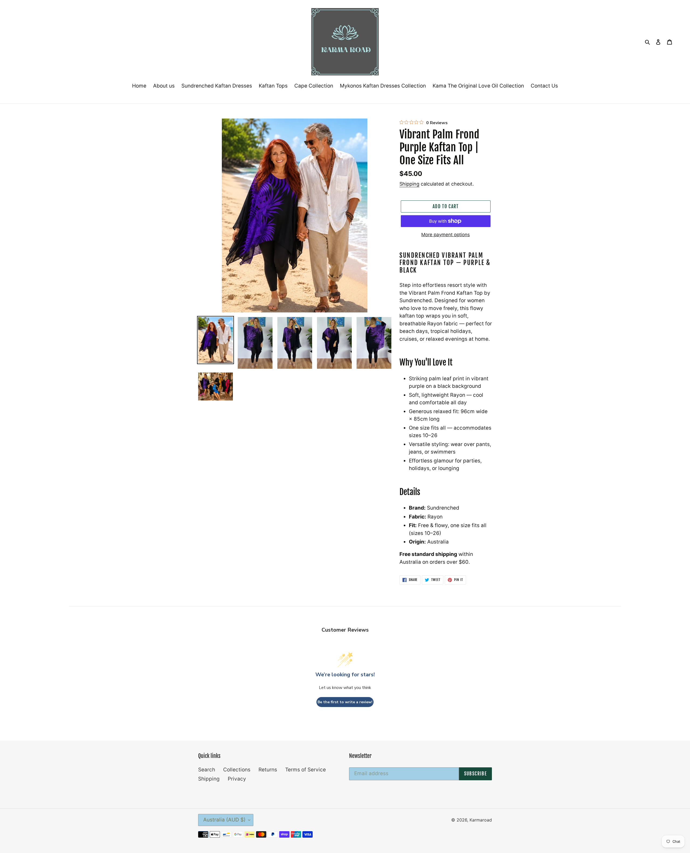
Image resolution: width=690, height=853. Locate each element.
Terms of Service (305, 770)
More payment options (445, 234)
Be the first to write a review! (345, 702)
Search (206, 770)
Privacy (237, 779)
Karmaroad (481, 820)
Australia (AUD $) (224, 820)
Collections (236, 770)
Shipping (409, 184)
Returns (267, 770)
